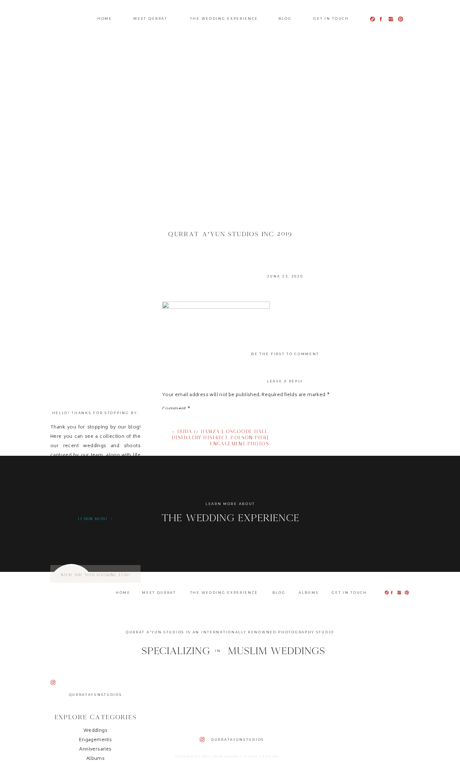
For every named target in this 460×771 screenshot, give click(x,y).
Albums (95, 759)
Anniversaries (95, 749)
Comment (176, 409)
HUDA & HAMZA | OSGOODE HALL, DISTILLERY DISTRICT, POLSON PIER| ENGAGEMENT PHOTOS (220, 437)
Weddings (95, 731)
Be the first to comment (285, 354)
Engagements (95, 740)
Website (172, 547)
